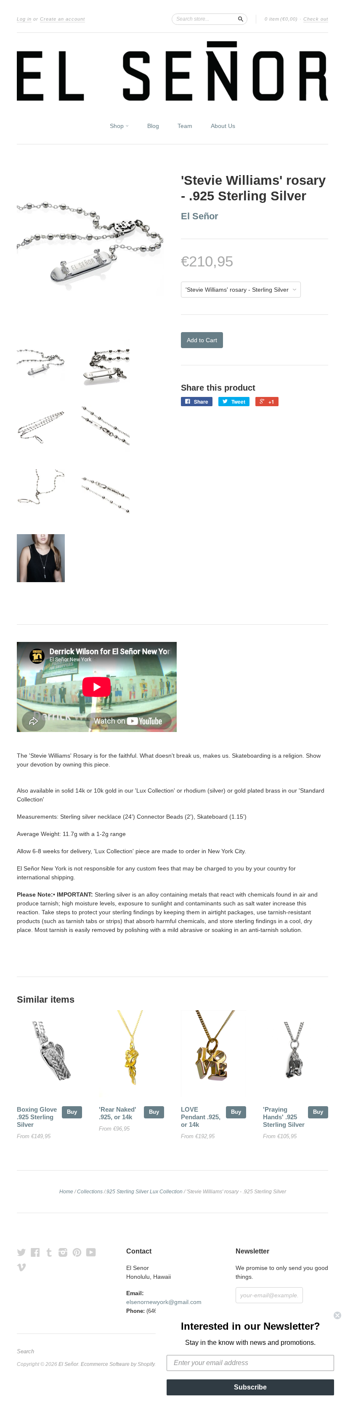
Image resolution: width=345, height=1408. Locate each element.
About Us (223, 125)
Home (66, 1192)
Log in (24, 18)
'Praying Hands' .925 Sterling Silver (284, 1117)
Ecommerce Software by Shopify (117, 1364)
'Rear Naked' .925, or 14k (117, 1113)
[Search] (240, 18)
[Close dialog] (337, 1315)
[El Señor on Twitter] (21, 1252)
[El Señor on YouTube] (91, 1252)
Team (185, 125)
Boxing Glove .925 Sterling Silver (37, 1117)
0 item (281, 18)
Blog (153, 125)
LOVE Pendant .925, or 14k (200, 1117)
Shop (117, 125)
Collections (90, 1192)
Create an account (62, 18)
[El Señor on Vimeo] (21, 1267)
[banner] (172, 71)
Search (25, 1352)
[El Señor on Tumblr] (49, 1252)
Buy (72, 1112)
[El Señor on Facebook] (35, 1252)
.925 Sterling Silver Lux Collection (144, 1192)
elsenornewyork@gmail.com (164, 1302)
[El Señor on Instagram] (63, 1252)
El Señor (199, 216)
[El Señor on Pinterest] (77, 1252)
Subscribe (250, 1387)
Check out (315, 18)
